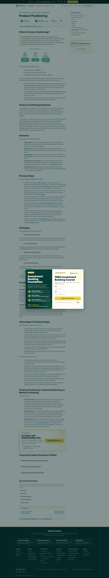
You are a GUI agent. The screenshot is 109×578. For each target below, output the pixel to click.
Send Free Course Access (67, 298)
